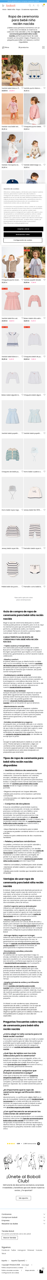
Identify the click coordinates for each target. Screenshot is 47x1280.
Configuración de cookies (23, 240)
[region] (23, 214)
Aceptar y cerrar (23, 229)
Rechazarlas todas (23, 234)
